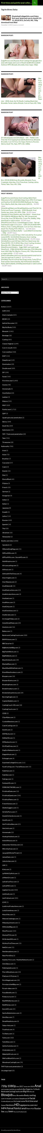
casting (32, 1095)
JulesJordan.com (8, 861)
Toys (15, 1111)
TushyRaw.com (7, 1042)
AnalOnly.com (7, 606)
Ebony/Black (6, 479)
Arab (4, 450)
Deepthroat (6, 360)
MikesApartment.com (10, 923)
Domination (6, 364)
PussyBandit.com (8, 992)
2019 (28, 1086)
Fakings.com (6, 779)
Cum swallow (7, 352)
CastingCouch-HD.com (10, 705)
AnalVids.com (13, 1089)
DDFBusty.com (7, 734)
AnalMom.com (7, 602)
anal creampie (5, 1089)
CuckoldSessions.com (10, 721)
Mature (5, 401)
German (5, 491)
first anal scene (19, 1101)
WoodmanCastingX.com (11, 1062)
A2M (4, 311)
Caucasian (6, 463)
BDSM (4, 319)
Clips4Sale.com (7, 717)
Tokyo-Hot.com (7, 1025)
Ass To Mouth (35, 1089)
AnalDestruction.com (10, 590)
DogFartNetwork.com (10, 750)
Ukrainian (5, 533)
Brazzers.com (7, 676)
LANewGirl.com (8, 877)
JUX (3, 865)
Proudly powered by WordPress (10, 1130)
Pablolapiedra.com (9, 968)
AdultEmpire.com (8, 561)
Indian (4, 500)
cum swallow (15, 1098)
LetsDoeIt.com (7, 894)
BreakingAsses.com (9, 684)
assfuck (19, 1089)
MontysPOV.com (8, 935)
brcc (14, 1095)
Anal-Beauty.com (8, 582)
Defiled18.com (7, 738)
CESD (4, 713)
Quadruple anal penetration (12, 418)
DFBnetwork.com (8, 742)
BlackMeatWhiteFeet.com (11, 668)
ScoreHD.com (7, 1009)
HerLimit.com (7, 828)
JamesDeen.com (8, 857)
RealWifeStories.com (9, 1001)
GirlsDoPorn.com (8, 812)
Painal (10, 1108)
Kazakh (4, 512)
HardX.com (6, 820)
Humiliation (6, 393)
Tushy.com (6, 1038)
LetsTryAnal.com (8, 898)
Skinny (4, 422)
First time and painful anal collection (16, 2)
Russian (5, 520)
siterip (6, 1111)
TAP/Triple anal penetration (11, 1066)
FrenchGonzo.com (8, 804)
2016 (17, 1086)
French (4, 487)
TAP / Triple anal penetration (12, 434)
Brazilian (5, 459)
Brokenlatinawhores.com (11, 693)
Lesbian (5, 397)
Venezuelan (6, 537)
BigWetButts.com (8, 656)
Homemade (6, 389)
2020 (32, 1086)
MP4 (3, 1108)
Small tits (5, 426)
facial (32, 1098)
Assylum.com (7, 627)
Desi (4, 475)
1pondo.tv (6, 545)
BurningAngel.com (9, 697)
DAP (4, 356)
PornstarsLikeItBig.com (10, 984)
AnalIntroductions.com (10, 594)
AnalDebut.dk (7, 586)
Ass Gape (26, 1089)
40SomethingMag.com (10, 549)
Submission (6, 430)
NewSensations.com (9, 951)
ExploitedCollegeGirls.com (11, 763)
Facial (4, 376)
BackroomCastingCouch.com (12, 635)
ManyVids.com (7, 914)
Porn (28, 1108)
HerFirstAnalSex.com (10, 824)
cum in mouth (6, 1098)
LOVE (4, 902)
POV (32, 1109)
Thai (3, 528)
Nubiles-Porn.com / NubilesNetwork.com (17, 960)
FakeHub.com (7, 771)
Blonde (32, 1092)
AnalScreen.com (8, 615)
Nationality (5, 446)
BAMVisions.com (8, 639)
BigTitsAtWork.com (9, 652)
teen (10, 1111)
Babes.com (6, 631)
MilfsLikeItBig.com (9, 927)
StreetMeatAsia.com (9, 1021)
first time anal (31, 1101)
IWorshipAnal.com (9, 849)
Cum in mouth (7, 348)
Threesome (6, 442)
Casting (5, 340)
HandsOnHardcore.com (10, 816)
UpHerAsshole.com (9, 1046)
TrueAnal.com (7, 1029)
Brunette (20, 1095)
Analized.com (7, 598)
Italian (4, 504)
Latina (4, 516)
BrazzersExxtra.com (9, 680)
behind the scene (8, 323)
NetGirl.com (6, 947)
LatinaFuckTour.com (9, 882)
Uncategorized (6, 1071)
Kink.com (5, 869)
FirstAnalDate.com (9, 791)
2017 (21, 1086)
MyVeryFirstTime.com (10, 943)
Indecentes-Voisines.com (11, 845)
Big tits (26, 1091)
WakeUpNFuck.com (9, 1054)
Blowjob (5, 331)
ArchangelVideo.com (9, 619)
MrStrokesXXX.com (9, 939)
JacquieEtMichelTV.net (10, 853)
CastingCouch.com (9, 709)
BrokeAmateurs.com (9, 689)
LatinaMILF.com (8, 886)
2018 (25, 1086)
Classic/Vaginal (7, 344)
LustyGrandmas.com (9, 910)
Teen (4, 438)
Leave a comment (18, 25)
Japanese (5, 508)
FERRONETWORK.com (10, 787)
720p (4, 1086)
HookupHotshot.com (9, 836)
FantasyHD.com (8, 783)
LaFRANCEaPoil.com (9, 873)
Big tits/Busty (7, 327)
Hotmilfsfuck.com (8, 841)
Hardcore (10, 1105)
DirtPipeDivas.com (9, 746)
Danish (4, 471)
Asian (4, 455)
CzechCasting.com (8, 726)
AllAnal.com (6, 569)
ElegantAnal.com (8, 754)
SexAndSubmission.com (10, 1013)
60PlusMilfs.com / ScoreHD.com (14, 557)
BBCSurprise (6, 643)
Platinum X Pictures (9, 976)
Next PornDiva (7, 956)
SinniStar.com (7, 1017)
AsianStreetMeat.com (10, 623)
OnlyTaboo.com (7, 964)
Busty (26, 1095)
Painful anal (6, 409)
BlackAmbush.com (9, 660)
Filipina (5, 483)
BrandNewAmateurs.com (11, 672)
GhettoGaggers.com (9, 808)
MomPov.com (7, 931)
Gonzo (3, 1105)
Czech (4, 467)
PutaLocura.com (8, 997)
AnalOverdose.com (9, 611)
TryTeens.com (7, 1034)
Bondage (5, 335)
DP (3, 372)
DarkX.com (6, 730)
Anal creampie (7, 315)
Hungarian (6, 496)
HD (16, 1105)
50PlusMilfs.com (8, 553)
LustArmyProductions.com (12, 906)
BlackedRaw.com (8, 664)
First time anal (7, 381)
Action (3, 307)
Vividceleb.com (7, 1050)
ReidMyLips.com (8, 1005)
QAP (4, 413)
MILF (4, 405)
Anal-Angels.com (8, 578)
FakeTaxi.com (7, 775)
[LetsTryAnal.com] (21, 1111)
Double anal (6, 368)
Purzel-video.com (8, 988)
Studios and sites (7, 541)
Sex (2, 1111)
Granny (5, 385)
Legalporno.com (8, 890)
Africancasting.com (9, 565)
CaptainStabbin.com (9, 701)
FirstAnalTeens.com (9, 799)
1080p (11, 1086)
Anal (38, 1086)
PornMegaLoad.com (9, 980)
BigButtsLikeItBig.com (10, 648)
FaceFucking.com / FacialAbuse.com (15, 767)
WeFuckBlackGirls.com (10, 1058)
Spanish (5, 524)
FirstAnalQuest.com (9, 795)
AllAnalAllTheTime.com (10, 574)
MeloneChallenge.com (10, 919)
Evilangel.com (7, 758)
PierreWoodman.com (10, 972)
